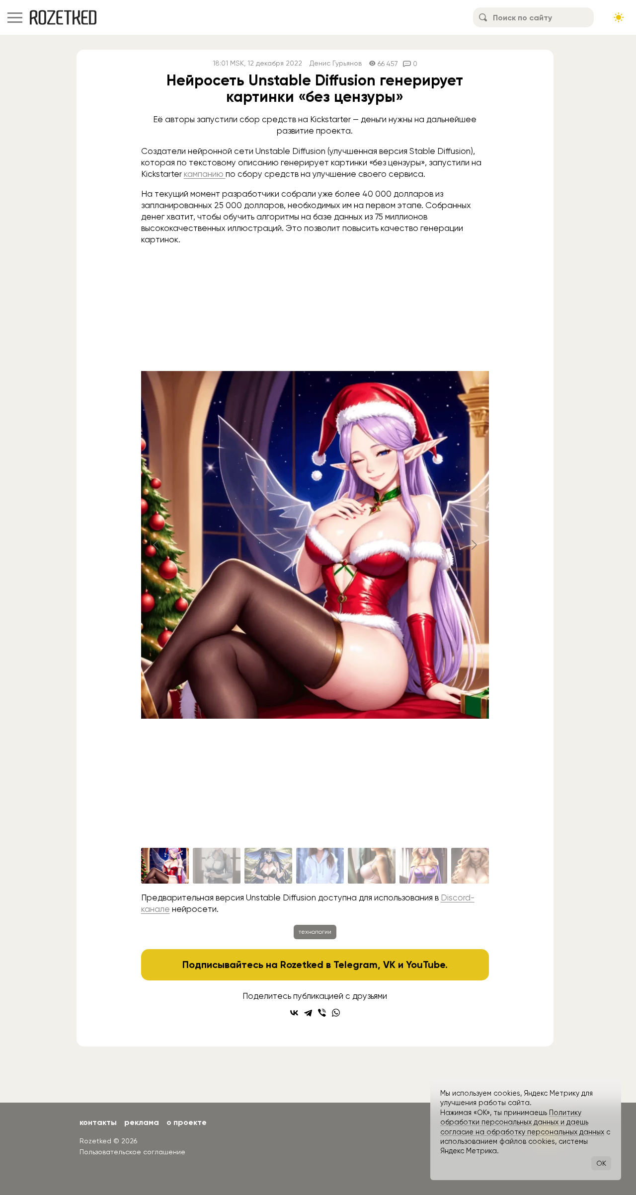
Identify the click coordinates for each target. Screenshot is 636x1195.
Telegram (355, 965)
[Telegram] (308, 1013)
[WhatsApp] (336, 1013)
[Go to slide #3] (268, 866)
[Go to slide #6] (423, 866)
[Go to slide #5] (372, 866)
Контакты (98, 1122)
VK (389, 965)
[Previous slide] (156, 544)
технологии (315, 931)
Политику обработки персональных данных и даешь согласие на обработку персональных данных (522, 1122)
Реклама (141, 1122)
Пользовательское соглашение (132, 1152)
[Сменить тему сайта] (619, 17)
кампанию (205, 174)
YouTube (425, 965)
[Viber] (322, 1013)
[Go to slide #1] (165, 866)
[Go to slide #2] (216, 866)
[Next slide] (473, 544)
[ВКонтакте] (294, 1013)
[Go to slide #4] (320, 866)
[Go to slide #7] (475, 866)
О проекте (186, 1122)
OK (601, 1163)
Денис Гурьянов (336, 63)
